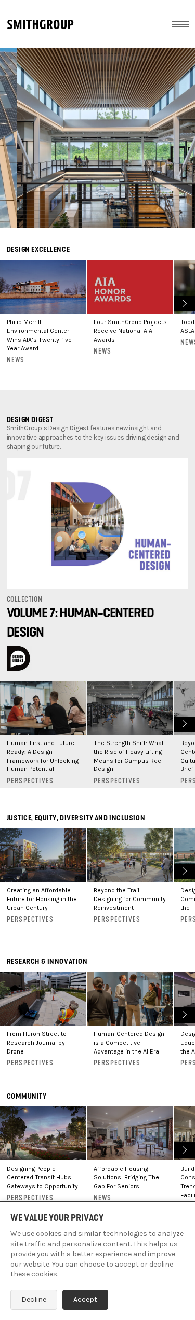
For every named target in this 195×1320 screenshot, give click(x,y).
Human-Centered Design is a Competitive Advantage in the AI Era (129, 1042)
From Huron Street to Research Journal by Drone (37, 1042)
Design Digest (30, 419)
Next (183, 302)
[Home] (40, 24)
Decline (33, 1299)
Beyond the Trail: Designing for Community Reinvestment (130, 899)
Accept (85, 1299)
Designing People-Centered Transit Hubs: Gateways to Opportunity (42, 1177)
